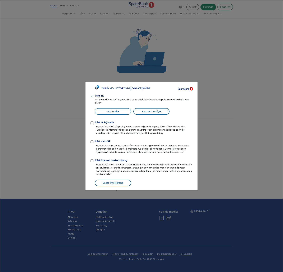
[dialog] (141, 136)
